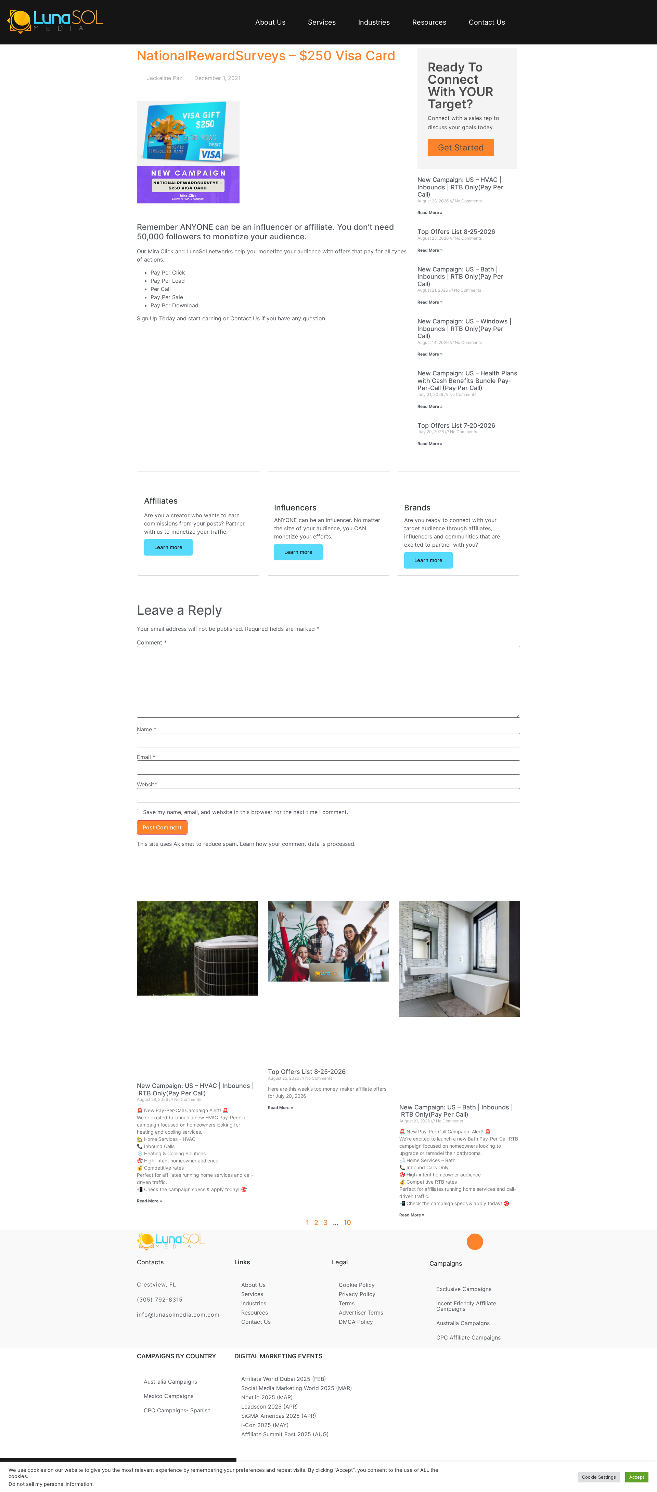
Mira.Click (160, 251)
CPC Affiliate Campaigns (468, 1337)
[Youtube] (209, 1475)
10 (347, 1222)
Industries (374, 22)
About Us (270, 22)
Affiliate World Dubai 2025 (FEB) (283, 1378)
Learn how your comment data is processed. (298, 843)
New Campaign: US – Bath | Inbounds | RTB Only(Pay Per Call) (460, 277)
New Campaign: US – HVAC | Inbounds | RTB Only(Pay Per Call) (460, 187)
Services (322, 22)
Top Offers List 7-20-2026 (456, 425)
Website (147, 784)
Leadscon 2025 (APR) (269, 1406)
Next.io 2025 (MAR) (267, 1397)
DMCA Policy (356, 1321)
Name (146, 729)
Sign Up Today (156, 318)
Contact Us (487, 22)
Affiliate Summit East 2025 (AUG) (285, 1434)
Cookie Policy (357, 1284)
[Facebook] (120, 1475)
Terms (347, 1303)
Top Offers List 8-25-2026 (456, 231)
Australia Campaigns (463, 1323)
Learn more (168, 547)
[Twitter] (142, 1475)
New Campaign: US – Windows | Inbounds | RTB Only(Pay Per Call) (464, 328)
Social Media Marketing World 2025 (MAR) (296, 1388)
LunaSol (197, 251)
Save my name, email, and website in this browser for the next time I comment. (245, 812)
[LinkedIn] (164, 1475)
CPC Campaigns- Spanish (177, 1410)
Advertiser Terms (361, 1312)
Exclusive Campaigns (463, 1288)
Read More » (430, 212)
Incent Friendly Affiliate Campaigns (466, 1306)
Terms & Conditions (321, 1472)
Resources (429, 22)
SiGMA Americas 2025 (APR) (278, 1415)
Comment (152, 642)
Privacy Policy (357, 1294)
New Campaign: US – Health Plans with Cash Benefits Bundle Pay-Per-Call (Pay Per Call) (467, 380)
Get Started (461, 147)
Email (146, 757)
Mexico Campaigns (168, 1396)
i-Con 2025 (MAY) (265, 1425)
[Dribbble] (187, 1475)
